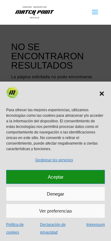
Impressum (95, 224)
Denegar (55, 194)
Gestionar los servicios (54, 160)
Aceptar (56, 177)
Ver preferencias (55, 211)
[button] (102, 94)
